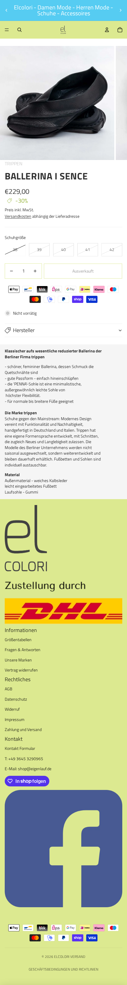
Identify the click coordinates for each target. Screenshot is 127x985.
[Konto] (106, 29)
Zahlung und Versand (23, 729)
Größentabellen (18, 639)
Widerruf (12, 709)
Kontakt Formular (20, 748)
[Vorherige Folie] (6, 10)
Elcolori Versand (69, 956)
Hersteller (24, 330)
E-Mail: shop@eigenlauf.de (28, 768)
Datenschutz (16, 699)
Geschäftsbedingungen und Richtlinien (63, 969)
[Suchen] (19, 29)
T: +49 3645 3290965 (24, 758)
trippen (13, 163)
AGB (8, 689)
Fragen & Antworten (22, 649)
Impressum (15, 719)
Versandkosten (18, 216)
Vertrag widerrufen (21, 670)
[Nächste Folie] (120, 10)
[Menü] (7, 30)
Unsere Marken (18, 660)
